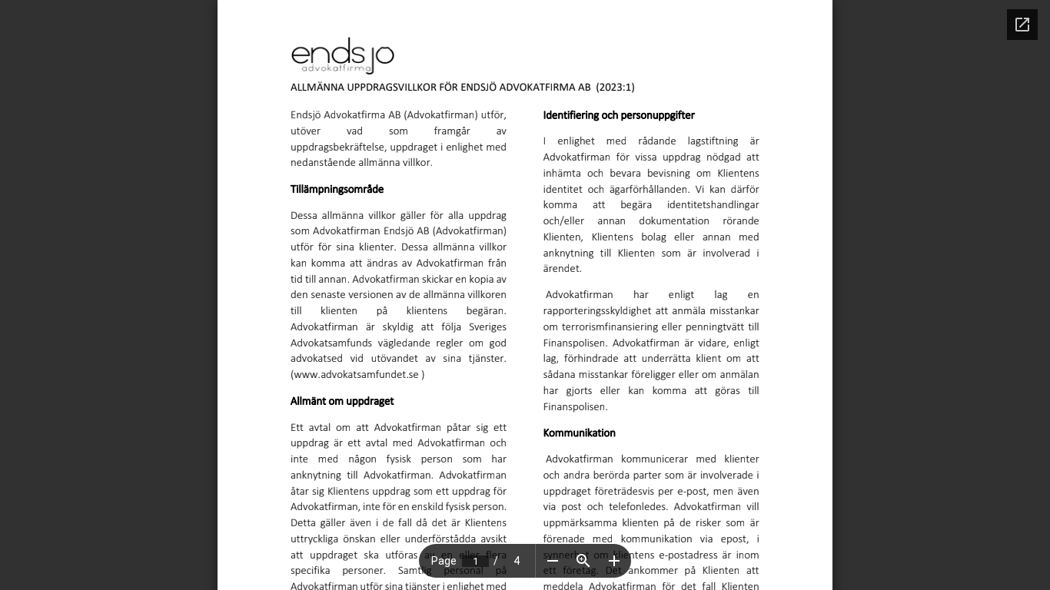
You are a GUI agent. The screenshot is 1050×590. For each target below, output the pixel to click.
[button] (552, 560)
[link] (356, 374)
